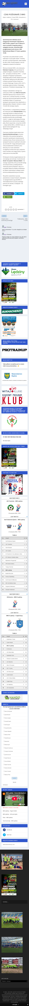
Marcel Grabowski (8, 711)
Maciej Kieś (7, 741)
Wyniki (14, 782)
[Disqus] (14, 242)
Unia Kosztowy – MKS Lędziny (10, 820)
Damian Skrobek (8, 768)
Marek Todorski (8, 764)
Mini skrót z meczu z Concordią (10, 807)
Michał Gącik (7, 744)
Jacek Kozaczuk (8, 754)
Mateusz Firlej (7, 774)
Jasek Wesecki (7, 714)
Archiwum (5, 784)
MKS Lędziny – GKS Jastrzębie (10, 814)
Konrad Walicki (8, 761)
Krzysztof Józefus (8, 728)
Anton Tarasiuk (8, 771)
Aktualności (22, 17)
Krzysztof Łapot (8, 721)
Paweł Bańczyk (7, 738)
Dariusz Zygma (8, 718)
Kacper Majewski (8, 731)
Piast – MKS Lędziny (8, 817)
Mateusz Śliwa (7, 734)
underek (8, 17)
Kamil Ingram (7, 724)
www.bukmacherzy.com (9, 844)
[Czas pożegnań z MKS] (14, 29)
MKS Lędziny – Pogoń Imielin (10, 811)
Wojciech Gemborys (9, 748)
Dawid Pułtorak (8, 758)
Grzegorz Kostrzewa (9, 751)
